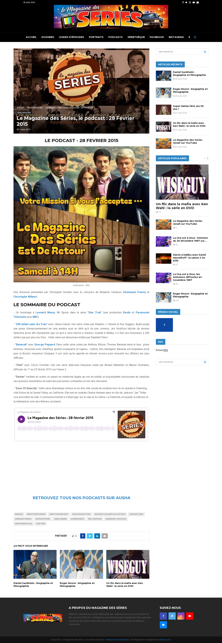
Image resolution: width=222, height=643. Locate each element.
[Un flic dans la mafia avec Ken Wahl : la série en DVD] (163, 127)
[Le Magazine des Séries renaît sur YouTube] (163, 143)
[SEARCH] (205, 51)
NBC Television (95, 519)
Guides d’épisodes (71, 37)
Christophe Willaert (58, 514)
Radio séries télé (24, 113)
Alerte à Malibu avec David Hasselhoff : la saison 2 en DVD (189, 257)
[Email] (163, 624)
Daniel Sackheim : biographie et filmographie (189, 73)
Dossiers (47, 37)
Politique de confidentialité (117, 640)
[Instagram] (180, 616)
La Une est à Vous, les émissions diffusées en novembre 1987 (187, 277)
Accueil (31, 37)
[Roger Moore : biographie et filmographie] (163, 93)
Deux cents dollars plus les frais (110, 514)
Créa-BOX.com (164, 640)
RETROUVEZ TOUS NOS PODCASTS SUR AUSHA (81, 497)
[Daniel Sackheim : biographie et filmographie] (163, 76)
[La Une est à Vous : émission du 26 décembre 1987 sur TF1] (163, 241)
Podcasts (115, 37)
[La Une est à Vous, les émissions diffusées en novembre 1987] (163, 278)
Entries (162, 350)
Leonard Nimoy (45, 312)
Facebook (157, 37)
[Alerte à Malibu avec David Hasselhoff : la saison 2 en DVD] (163, 258)
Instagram (176, 37)
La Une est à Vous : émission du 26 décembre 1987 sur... (190, 239)
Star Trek (40, 524)
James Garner (60, 519)
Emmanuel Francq (23, 519)
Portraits (96, 37)
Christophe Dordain (36, 514)
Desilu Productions (81, 514)
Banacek (19, 514)
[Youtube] (189, 616)
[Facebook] (163, 616)
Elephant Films (136, 514)
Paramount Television (116, 519)
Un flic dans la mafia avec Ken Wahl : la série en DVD (124, 585)
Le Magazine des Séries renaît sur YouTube (187, 141)
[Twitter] (172, 616)
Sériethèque (136, 37)
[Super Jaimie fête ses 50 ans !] (163, 110)
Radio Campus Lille (23, 524)
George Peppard (42, 519)
